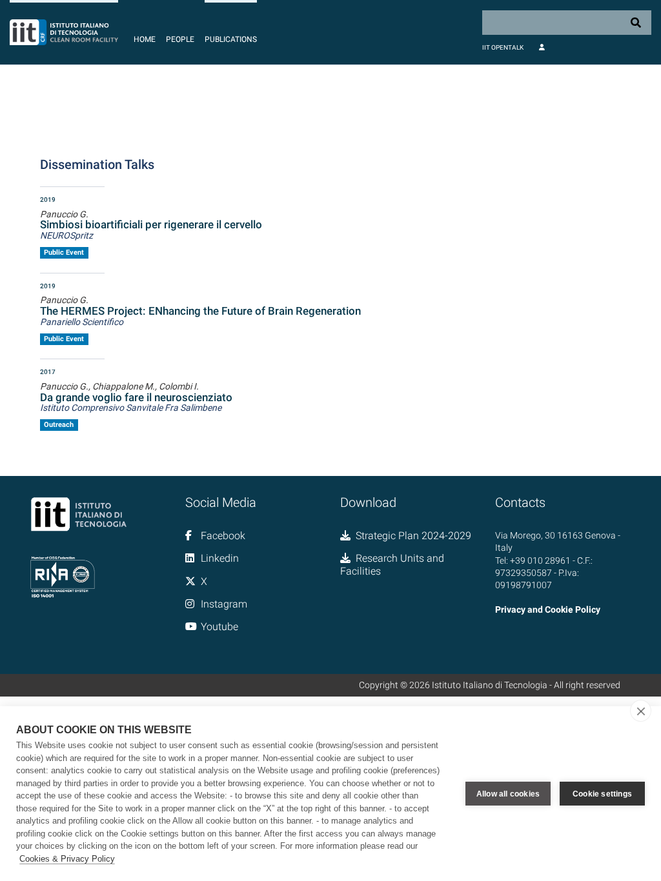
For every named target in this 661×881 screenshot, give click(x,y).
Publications (231, 39)
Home (145, 39)
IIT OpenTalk (503, 47)
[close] (640, 711)
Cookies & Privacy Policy (67, 859)
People (180, 39)
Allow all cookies (508, 793)
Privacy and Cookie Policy (547, 609)
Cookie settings (602, 793)
